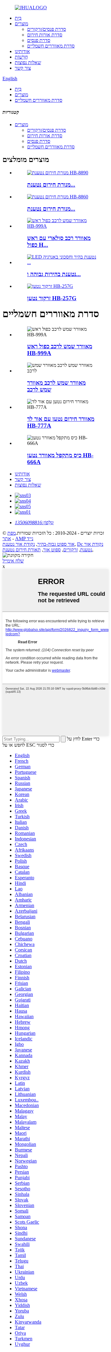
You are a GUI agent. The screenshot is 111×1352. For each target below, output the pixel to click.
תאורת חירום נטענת (21, 549)
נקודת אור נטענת (18, 544)
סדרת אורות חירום (44, 34)
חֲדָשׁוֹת (21, 57)
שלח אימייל (13, 560)
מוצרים (21, 23)
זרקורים (70, 549)
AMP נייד (24, 538)
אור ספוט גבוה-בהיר (56, 544)
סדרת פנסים (38, 40)
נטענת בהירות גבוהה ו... (54, 274)
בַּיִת (18, 18)
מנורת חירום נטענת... (51, 184)
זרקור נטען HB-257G (51, 298)
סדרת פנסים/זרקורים (46, 29)
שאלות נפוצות (28, 62)
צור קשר (23, 68)
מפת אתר (9, 535)
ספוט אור (52, 549)
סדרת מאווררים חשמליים (51, 45)
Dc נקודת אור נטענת (90, 546)
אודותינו (22, 51)
